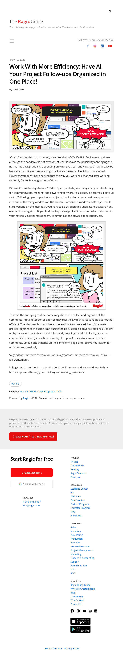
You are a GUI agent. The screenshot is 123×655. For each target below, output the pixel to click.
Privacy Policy (72, 648)
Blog (72, 592)
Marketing (76, 554)
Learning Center (79, 488)
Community (76, 596)
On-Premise (77, 465)
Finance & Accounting (82, 557)
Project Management (81, 550)
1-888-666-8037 (32, 501)
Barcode (75, 542)
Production (76, 538)
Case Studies (77, 500)
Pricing (74, 461)
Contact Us (76, 604)
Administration (78, 565)
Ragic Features (78, 473)
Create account (32, 472)
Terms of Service (53, 648)
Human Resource (79, 546)
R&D (72, 573)
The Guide (26, 21)
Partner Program (79, 504)
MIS (72, 569)
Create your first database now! (33, 436)
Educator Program (80, 507)
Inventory (75, 531)
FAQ (72, 511)
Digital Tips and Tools (50, 391)
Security (74, 469)
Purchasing (76, 534)
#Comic (15, 383)
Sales (73, 527)
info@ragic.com (31, 505)
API (72, 492)
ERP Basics (76, 515)
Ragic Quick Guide (80, 584)
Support (74, 561)
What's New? (77, 600)
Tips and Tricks (28, 391)
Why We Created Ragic (82, 588)
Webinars (75, 496)
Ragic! (26, 398)
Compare (75, 477)
